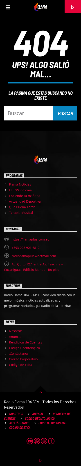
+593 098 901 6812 (26, 247)
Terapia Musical (21, 212)
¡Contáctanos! (19, 353)
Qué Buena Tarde (22, 207)
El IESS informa (20, 190)
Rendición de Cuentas (25, 342)
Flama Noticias (20, 184)
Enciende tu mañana (24, 196)
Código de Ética (20, 365)
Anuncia (15, 337)
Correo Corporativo (23, 359)
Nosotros (15, 331)
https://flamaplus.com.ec (30, 239)
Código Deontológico (24, 348)
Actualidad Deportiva (25, 201)
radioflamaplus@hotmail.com (34, 256)
